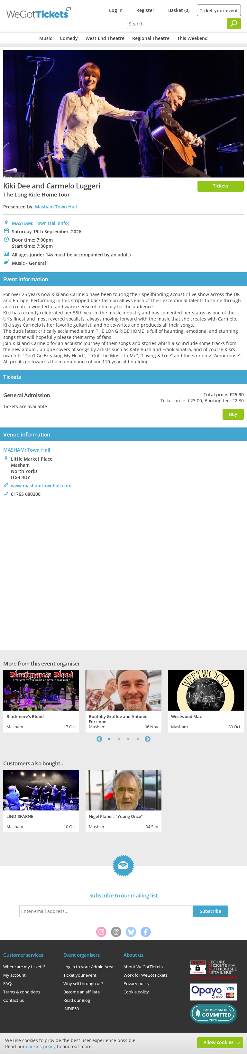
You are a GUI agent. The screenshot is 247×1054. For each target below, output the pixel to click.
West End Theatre (105, 38)
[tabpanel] (41, 701)
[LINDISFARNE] (41, 789)
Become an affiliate (81, 992)
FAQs (8, 983)
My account (14, 975)
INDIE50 (71, 1008)
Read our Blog (76, 1000)
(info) (63, 223)
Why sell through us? (83, 983)
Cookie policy (136, 992)
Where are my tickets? (24, 967)
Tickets (220, 186)
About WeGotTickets (143, 967)
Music (45, 38)
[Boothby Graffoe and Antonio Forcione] (123, 690)
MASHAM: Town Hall (34, 223)
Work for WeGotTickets (146, 975)
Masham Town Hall (56, 207)
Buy (233, 414)
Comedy (69, 38)
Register (145, 10)
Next (147, 739)
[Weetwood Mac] (206, 690)
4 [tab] (138, 739)
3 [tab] (128, 739)
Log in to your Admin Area (88, 967)
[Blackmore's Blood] (41, 690)
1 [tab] (109, 739)
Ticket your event (219, 10)
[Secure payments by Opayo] (213, 999)
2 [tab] (118, 739)
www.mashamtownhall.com (41, 486)
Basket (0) (178, 10)
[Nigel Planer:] (123, 789)
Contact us (13, 1000)
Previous (99, 739)
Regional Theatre (150, 38)
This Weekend (192, 38)
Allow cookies (218, 1042)
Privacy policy (137, 983)
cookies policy (41, 1046)
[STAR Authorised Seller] (213, 978)
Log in (116, 10)
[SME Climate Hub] (213, 1022)
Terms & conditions (21, 992)
